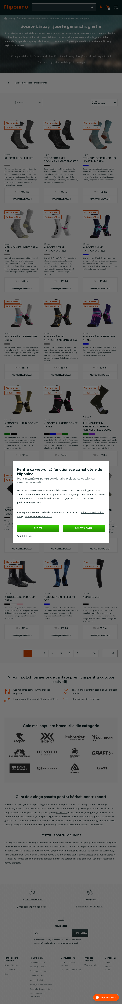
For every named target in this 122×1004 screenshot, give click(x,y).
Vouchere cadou (91, 965)
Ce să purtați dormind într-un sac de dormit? (33, 56)
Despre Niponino (11, 965)
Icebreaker (61, 812)
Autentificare (100, 7)
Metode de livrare (37, 975)
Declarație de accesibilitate (41, 989)
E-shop (107, 962)
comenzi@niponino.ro (35, 906)
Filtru (21, 102)
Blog (6, 974)
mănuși (60, 850)
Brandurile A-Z (10, 969)
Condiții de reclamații (38, 971)
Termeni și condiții (37, 962)
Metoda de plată (36, 980)
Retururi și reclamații (38, 966)
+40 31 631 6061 (34, 899)
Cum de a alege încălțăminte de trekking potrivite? (85, 56)
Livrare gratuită (21, 699)
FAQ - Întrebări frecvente (71, 969)
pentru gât (48, 850)
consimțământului (70, 943)
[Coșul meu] (107, 7)
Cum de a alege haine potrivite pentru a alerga (61, 62)
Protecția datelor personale (38, 516)
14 (94, 653)
